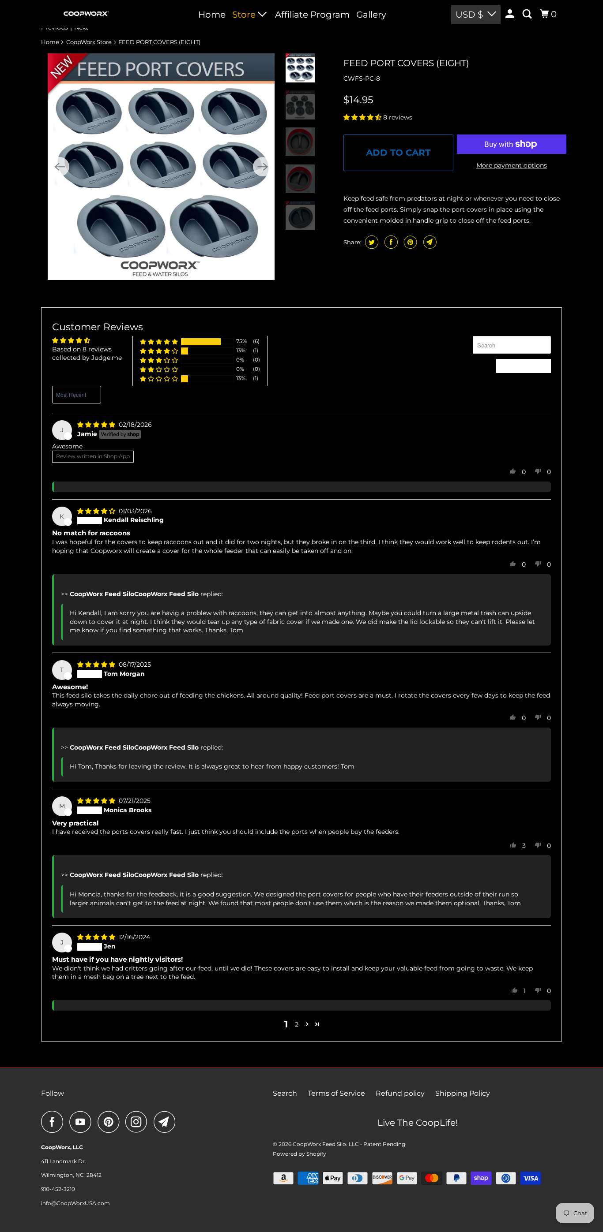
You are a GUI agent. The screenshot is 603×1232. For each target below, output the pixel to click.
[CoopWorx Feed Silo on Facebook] (54, 1122)
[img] (97, 425)
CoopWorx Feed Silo (319, 1144)
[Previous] (59, 166)
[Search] (528, 14)
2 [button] (296, 1024)
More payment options (511, 165)
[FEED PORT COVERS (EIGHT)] (161, 166)
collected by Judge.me (87, 358)
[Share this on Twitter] (370, 242)
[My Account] (511, 14)
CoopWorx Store (89, 41)
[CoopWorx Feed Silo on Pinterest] (111, 1122)
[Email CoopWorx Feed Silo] (167, 1122)
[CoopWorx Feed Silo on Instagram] (138, 1122)
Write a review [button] (523, 366)
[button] (363, 117)
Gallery (371, 14)
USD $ (469, 14)
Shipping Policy (462, 1093)
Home (212, 14)
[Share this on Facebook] (390, 242)
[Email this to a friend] (429, 242)
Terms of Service (336, 1093)
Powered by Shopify (299, 1153)
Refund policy (400, 1093)
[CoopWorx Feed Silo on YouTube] (82, 1122)
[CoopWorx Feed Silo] (86, 14)
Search (285, 1093)
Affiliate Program (312, 14)
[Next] (262, 166)
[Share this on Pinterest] (409, 242)
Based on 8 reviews (82, 349)
